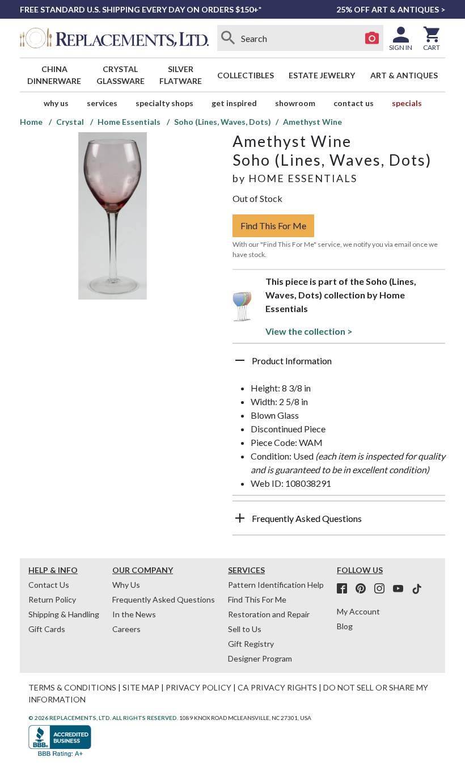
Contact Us (353, 103)
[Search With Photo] (372, 38)
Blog (345, 626)
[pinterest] (364, 589)
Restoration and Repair (269, 614)
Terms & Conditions (72, 687)
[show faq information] (239, 518)
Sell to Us (244, 629)
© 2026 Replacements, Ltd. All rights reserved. (103, 717)
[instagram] (382, 589)
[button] (338, 365)
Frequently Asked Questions (163, 599)
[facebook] (345, 589)
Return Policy (52, 599)
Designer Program (260, 658)
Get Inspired (234, 103)
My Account (358, 611)
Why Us (126, 584)
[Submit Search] (228, 38)
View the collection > (309, 331)
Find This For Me (273, 225)
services (102, 103)
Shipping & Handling (63, 614)
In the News (134, 614)
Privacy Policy (198, 687)
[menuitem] (54, 74)
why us (56, 103)
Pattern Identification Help (276, 584)
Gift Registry (251, 644)
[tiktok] (417, 589)
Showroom (295, 103)
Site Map (140, 687)
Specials (407, 103)
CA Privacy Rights (277, 687)
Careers (126, 629)
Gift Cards (46, 629)
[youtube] (401, 589)
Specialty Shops (164, 103)
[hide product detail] (239, 360)
